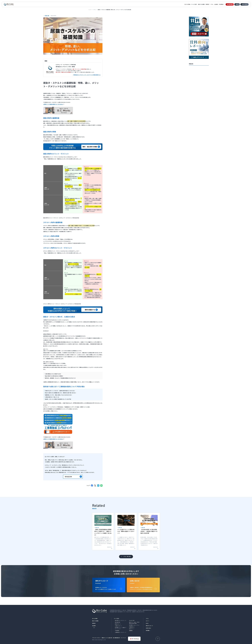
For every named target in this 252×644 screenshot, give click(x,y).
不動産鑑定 (117, 630)
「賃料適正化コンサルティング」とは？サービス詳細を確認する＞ (87, 74)
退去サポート (131, 628)
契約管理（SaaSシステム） (134, 625)
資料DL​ (237, 4)
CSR (94, 627)
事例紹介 (207, 4)
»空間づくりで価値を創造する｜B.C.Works (53, 104)
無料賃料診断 (230, 4)
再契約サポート (118, 624)
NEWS (147, 623)
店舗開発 (131, 630)
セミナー (147, 620)
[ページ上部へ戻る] (158, 639)
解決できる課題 (95, 620)
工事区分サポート (118, 625)
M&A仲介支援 (131, 620)
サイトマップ (123, 637)
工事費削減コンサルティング (120, 632)
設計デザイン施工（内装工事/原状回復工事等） (134, 623)
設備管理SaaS (132, 627)
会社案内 (216, 4)
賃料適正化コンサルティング (120, 620)
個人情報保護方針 (116, 637)
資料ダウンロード (149, 625)
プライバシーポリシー (96, 637)
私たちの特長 (187, 4)
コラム (211, 4)
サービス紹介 (116, 618)
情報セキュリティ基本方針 (107, 637)
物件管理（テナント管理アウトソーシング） (120, 628)
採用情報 (221, 4)
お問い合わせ (244, 4)
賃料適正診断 (68, 476)
